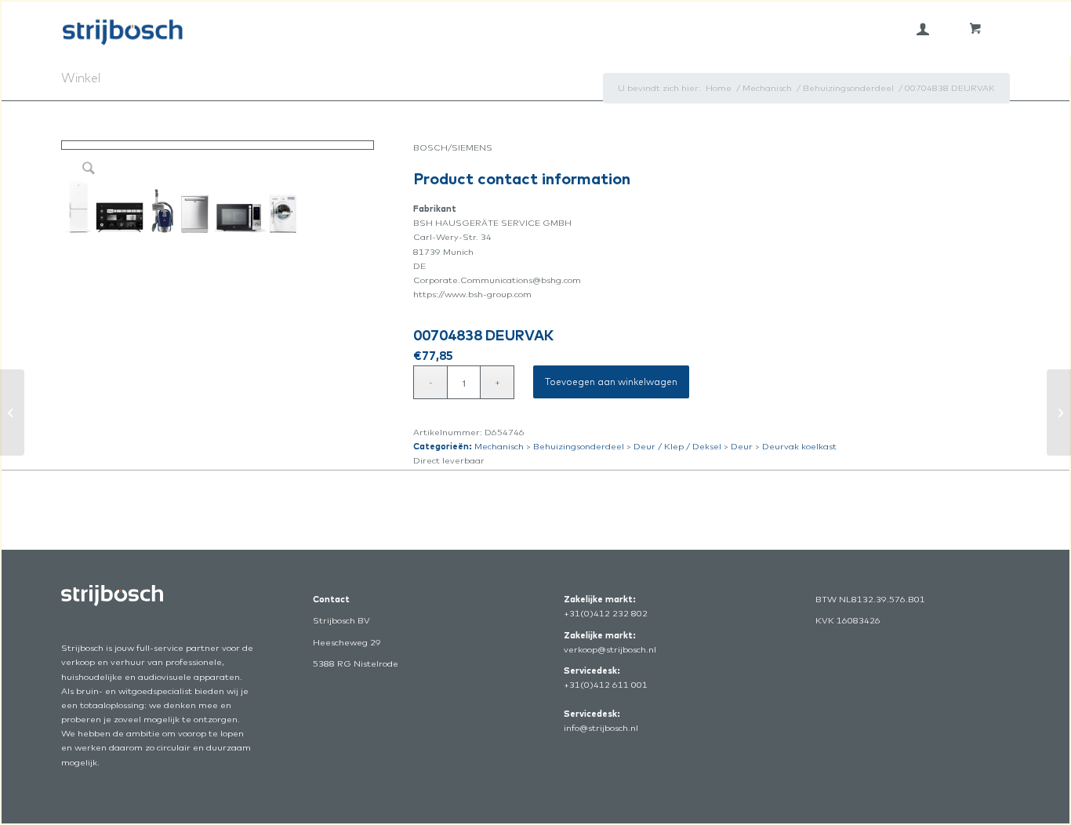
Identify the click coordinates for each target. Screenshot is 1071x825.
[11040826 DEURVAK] (1059, 412)
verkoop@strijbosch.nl (610, 649)
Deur (742, 446)
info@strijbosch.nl (601, 727)
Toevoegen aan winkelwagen (611, 381)
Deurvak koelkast (799, 446)
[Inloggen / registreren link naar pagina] (922, 29)
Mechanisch (499, 446)
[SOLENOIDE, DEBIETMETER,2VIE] (12, 412)
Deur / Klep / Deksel (677, 446)
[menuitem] (922, 29)
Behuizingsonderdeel (578, 446)
